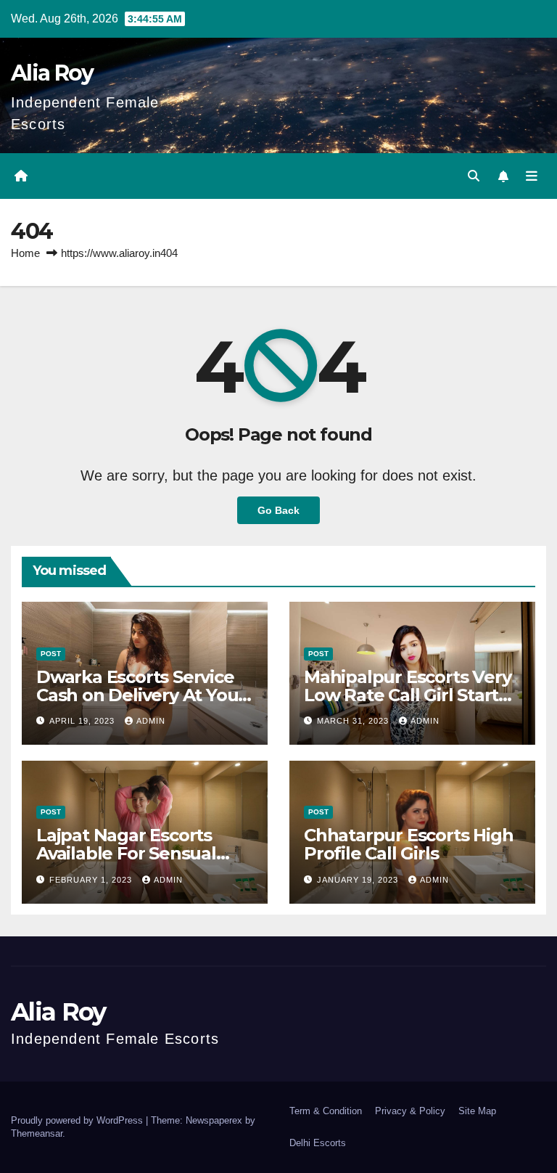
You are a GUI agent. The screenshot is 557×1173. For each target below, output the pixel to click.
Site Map (477, 1110)
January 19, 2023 (359, 879)
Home (25, 253)
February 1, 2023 (92, 879)
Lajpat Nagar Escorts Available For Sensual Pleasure (126, 853)
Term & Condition (325, 1110)
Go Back (278, 510)
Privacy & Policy (410, 1110)
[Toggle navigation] (531, 176)
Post (51, 654)
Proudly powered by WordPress (78, 1120)
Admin (150, 720)
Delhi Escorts (317, 1142)
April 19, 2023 (83, 720)
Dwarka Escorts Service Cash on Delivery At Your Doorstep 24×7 (140, 695)
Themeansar (36, 1133)
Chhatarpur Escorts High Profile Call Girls (408, 844)
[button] (473, 176)
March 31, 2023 (354, 720)
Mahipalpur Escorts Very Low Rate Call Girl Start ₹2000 (407, 695)
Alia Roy (52, 73)
